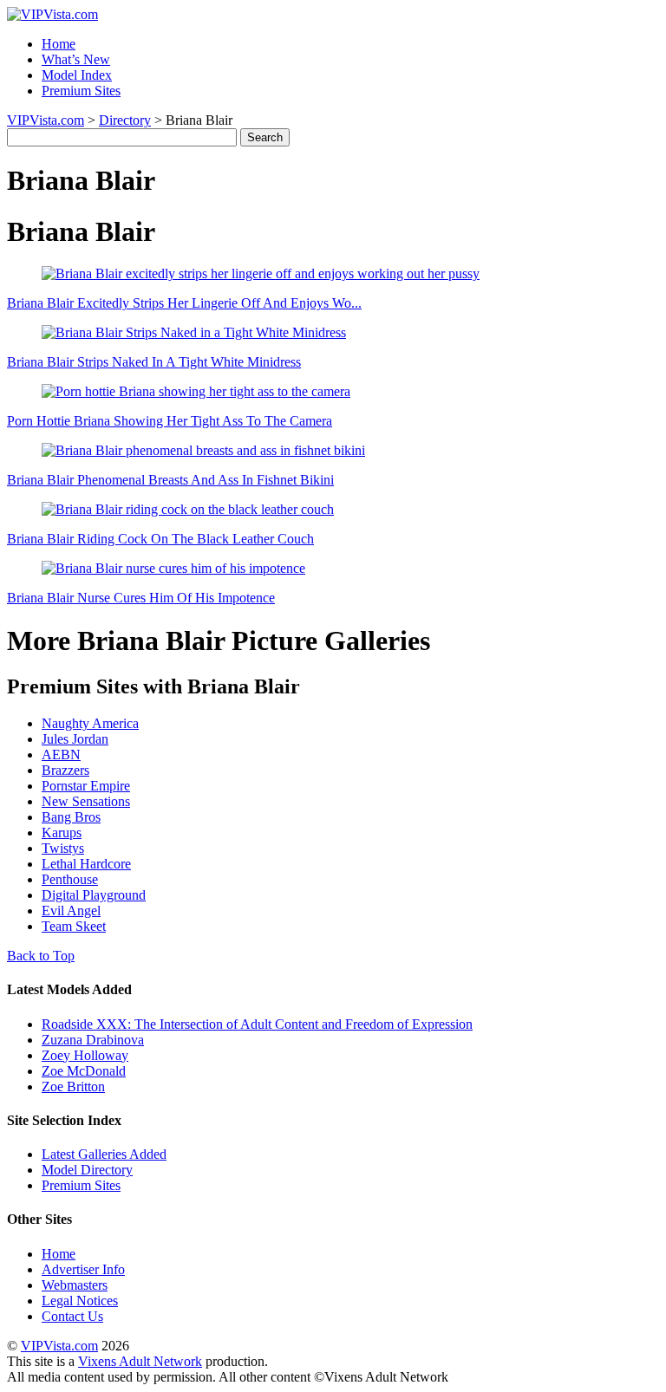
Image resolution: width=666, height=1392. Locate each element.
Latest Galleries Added (104, 1154)
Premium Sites (81, 90)
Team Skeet (74, 926)
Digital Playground (94, 895)
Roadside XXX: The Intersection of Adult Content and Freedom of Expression (257, 1024)
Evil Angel (71, 910)
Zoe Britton (73, 1086)
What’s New (76, 59)
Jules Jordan (75, 739)
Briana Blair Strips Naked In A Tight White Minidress (154, 362)
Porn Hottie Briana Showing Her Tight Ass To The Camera (169, 420)
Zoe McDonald (84, 1071)
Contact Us (72, 1316)
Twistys (63, 848)
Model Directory (87, 1169)
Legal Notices (80, 1300)
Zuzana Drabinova (93, 1039)
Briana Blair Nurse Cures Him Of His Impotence (141, 597)
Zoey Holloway (85, 1055)
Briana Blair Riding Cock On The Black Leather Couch (160, 538)
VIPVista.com (45, 120)
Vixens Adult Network (140, 1361)
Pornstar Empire (86, 785)
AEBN (61, 754)
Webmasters (75, 1285)
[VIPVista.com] (52, 14)
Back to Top (41, 955)
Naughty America (90, 723)
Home (58, 43)
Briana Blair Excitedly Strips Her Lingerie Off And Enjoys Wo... (184, 303)
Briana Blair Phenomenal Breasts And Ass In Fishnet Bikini (170, 479)
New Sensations (86, 801)
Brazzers (65, 770)
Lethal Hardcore (86, 863)
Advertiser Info (83, 1269)
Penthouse (70, 879)
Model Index (77, 75)
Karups (62, 832)
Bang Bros (71, 817)
